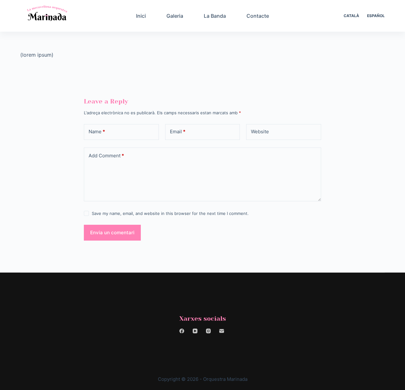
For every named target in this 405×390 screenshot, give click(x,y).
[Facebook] (181, 331)
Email (177, 132)
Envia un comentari (112, 233)
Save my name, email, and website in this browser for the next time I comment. (170, 213)
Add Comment (106, 156)
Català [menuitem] (351, 15)
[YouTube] (195, 331)
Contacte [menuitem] (257, 16)
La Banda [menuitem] (215, 16)
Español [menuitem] (376, 15)
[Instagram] (208, 331)
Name (97, 132)
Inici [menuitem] (141, 16)
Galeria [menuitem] (174, 16)
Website (260, 132)
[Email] (221, 331)
